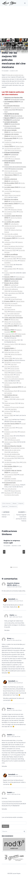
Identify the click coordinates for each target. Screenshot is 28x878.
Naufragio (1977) (9, 493)
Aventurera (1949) (10, 109)
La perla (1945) (9, 411)
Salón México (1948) (11, 203)
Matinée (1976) (9, 374)
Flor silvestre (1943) (10, 211)
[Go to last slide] (4, 552)
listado (15, 503)
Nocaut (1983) (8, 415)
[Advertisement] (14, 21)
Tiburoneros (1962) (10, 175)
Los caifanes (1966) (10, 325)
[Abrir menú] (24, 3)
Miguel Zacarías (15, 491)
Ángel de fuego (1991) (11, 403)
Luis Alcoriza (20, 287)
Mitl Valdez (22, 258)
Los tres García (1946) (11, 423)
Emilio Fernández (16, 173)
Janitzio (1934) (8, 436)
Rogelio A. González (16, 169)
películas (5, 506)
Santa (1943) (8, 419)
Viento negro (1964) (10, 442)
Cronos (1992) (8, 399)
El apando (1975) (9, 334)
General (4, 49)
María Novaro (20, 277)
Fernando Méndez (16, 291)
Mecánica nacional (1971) (12, 387)
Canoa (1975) (8, 146)
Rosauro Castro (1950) (11, 344)
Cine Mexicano (6, 503)
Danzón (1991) (9, 277)
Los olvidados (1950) (11, 101)
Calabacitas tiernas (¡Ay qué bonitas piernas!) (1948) (13, 228)
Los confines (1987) (10, 258)
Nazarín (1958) (9, 118)
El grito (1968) (8, 273)
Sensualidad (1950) (10, 268)
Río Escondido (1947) (11, 183)
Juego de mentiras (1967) (12, 340)
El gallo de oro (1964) (11, 260)
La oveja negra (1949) (11, 187)
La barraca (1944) (9, 242)
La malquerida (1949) (11, 458)
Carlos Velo (18, 358)
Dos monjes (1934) (10, 466)
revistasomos (13, 506)
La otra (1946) (8, 191)
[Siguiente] (24, 552)
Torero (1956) (8, 358)
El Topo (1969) (8, 264)
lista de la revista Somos (15, 75)
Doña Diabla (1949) (10, 383)
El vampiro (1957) (10, 238)
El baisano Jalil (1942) (11, 431)
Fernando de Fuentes (17, 99)
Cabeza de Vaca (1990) (12, 336)
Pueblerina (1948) (10, 142)
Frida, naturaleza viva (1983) (13, 293)
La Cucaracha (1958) (10, 474)
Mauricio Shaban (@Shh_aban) (13, 584)
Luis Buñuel (20, 118)
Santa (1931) (8, 360)
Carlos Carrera (14, 368)
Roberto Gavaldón (16, 256)
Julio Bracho (15, 181)
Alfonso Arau (15, 319)
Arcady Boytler (15, 124)
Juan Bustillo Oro (16, 132)
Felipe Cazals (19, 146)
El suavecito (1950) (10, 250)
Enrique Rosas (14, 484)
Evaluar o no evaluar (6, 514)
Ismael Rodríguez (16, 150)
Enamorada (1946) (10, 138)
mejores (20, 503)
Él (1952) (7, 120)
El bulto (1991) (8, 301)
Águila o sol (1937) (10, 427)
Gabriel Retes (20, 301)
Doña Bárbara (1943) (10, 391)
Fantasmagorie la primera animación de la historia (21, 516)
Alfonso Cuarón (15, 440)
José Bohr (13, 409)
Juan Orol (13, 364)
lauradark (6, 70)
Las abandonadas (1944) (12, 462)
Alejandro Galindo (16, 116)
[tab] (12, 567)
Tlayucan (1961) (9, 287)
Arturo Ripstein (15, 128)
